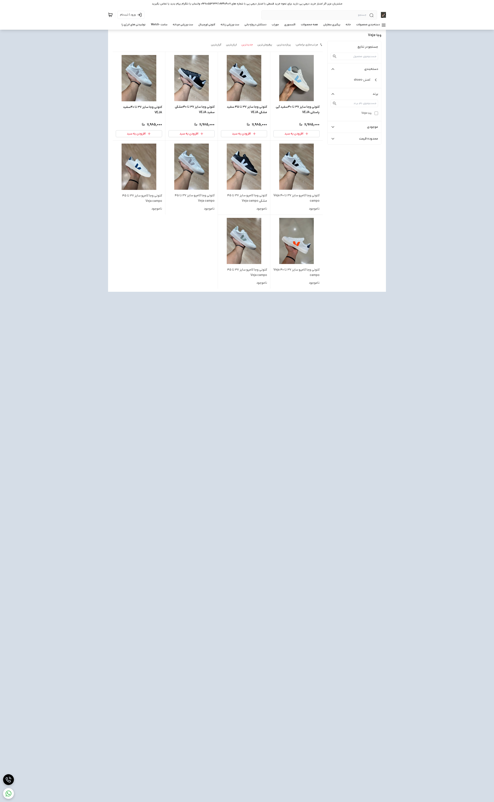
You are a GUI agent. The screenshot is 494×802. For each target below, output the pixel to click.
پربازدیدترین (284, 45)
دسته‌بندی (371, 69)
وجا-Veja (366, 113)
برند (375, 94)
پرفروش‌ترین (264, 45)
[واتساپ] (8, 793)
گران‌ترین (216, 45)
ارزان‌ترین (231, 45)
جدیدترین (247, 45)
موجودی (372, 127)
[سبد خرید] (110, 15)
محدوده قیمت (368, 139)
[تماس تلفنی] (8, 779)
